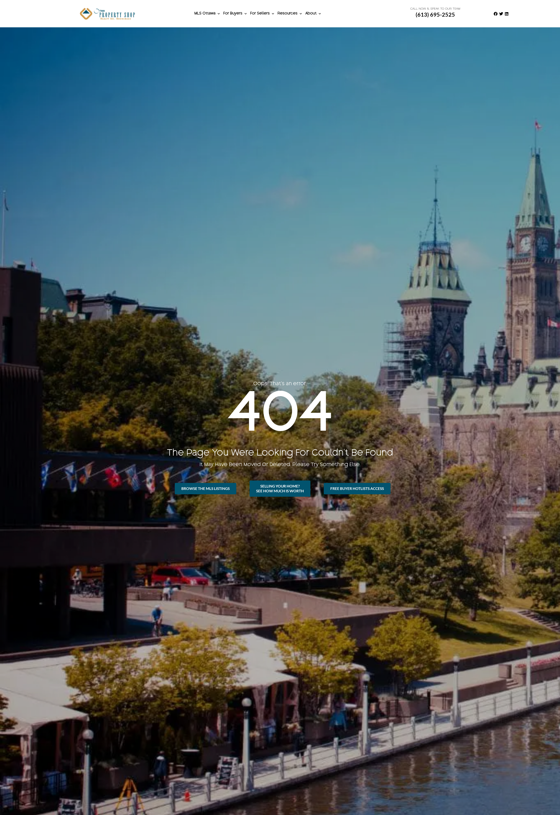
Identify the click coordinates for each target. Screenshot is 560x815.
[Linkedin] (507, 14)
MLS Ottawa (204, 14)
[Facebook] (496, 14)
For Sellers (260, 14)
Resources (288, 14)
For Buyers (232, 14)
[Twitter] (501, 14)
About (311, 14)
